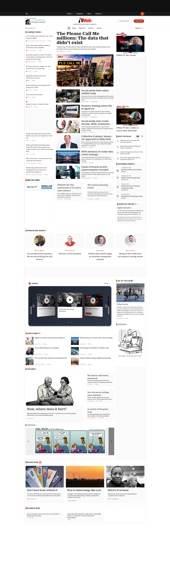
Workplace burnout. (38, 22)
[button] (27, 14)
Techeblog (126, 318)
